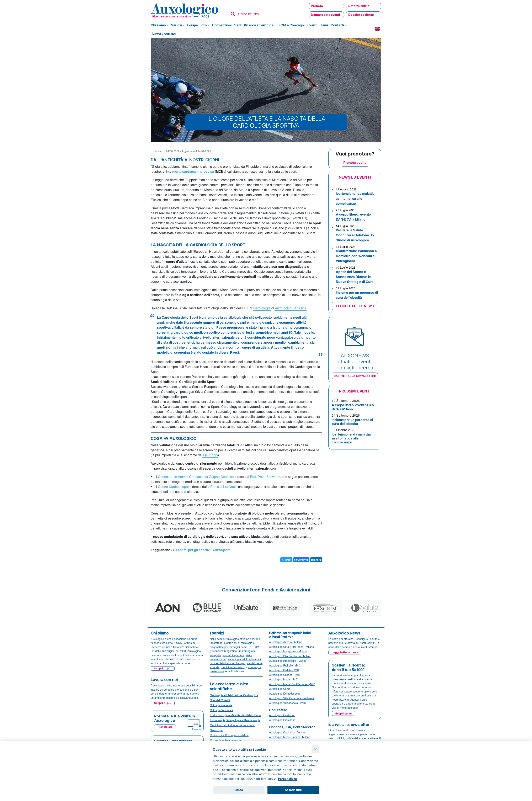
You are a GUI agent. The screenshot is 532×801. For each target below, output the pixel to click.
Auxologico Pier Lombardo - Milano (290, 656)
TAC (250, 647)
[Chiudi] (315, 749)
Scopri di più (162, 668)
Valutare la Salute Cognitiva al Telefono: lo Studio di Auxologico (355, 235)
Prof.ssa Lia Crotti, (223, 486)
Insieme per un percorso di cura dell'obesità (357, 295)
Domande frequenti (325, 14)
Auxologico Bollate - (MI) (284, 670)
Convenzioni (222, 25)
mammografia (247, 651)
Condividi (302, 560)
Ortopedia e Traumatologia (225, 740)
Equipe (192, 25)
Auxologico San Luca (291, 308)
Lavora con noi (163, 33)
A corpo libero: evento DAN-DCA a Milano (353, 217)
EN (377, 29)
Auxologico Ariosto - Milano (285, 642)
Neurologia (216, 730)
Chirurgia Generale (221, 705)
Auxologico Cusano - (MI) (284, 675)
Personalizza (287, 778)
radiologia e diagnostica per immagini (232, 645)
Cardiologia (262, 308)
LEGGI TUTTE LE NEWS (355, 306)
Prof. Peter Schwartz (265, 476)
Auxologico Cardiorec (282, 715)
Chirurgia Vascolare (221, 710)
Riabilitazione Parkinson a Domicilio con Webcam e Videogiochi (356, 255)
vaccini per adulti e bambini (244, 659)
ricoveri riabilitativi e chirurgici (227, 663)
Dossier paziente (361, 14)
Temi (324, 25)
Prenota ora (165, 727)
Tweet (287, 560)
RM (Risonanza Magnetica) (234, 649)
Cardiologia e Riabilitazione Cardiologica (234, 695)
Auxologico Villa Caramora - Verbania (291, 698)
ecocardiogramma (233, 655)
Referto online (358, 6)
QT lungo (210, 455)
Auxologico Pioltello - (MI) (284, 665)
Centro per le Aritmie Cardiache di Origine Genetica (196, 476)
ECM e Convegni (291, 25)
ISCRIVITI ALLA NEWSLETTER (355, 376)
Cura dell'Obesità (220, 700)
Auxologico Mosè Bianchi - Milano (289, 737)
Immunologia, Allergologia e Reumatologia (235, 720)
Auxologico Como (279, 689)
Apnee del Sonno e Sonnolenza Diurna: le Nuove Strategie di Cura (354, 276)
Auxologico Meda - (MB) (283, 679)
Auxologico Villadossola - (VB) (287, 703)
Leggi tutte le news (345, 652)
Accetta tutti (293, 789)
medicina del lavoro (232, 667)
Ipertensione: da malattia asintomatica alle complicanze (355, 198)
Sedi (237, 25)
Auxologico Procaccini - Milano (287, 661)
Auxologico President (282, 720)
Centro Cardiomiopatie (174, 486)
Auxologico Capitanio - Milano (287, 732)
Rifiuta (238, 789)
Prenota (317, 6)
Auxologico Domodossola (284, 693)
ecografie (215, 655)
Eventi (312, 25)
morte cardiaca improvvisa (193, 171)
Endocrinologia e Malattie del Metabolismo (235, 715)
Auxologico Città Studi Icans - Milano (291, 647)
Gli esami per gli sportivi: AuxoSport (201, 549)
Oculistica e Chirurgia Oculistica (229, 735)
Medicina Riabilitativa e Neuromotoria (232, 725)
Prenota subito (355, 162)
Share (317, 560)
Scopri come (343, 713)
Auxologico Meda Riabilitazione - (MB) (292, 684)
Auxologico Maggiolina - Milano (288, 651)
